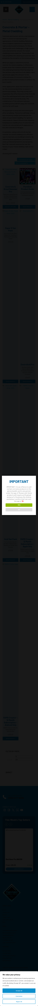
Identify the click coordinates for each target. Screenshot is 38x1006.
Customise (19, 996)
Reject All (19, 1001)
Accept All (19, 990)
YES (19, 505)
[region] (19, 988)
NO (19, 509)
